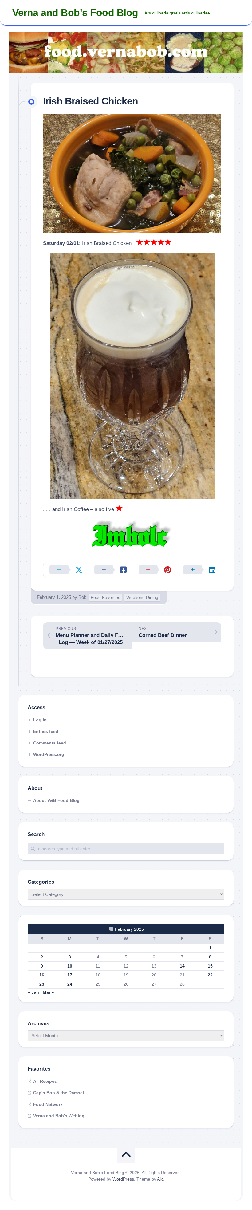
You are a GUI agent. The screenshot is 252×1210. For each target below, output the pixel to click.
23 (41, 984)
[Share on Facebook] (110, 570)
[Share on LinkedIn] (199, 570)
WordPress (123, 1179)
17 (69, 974)
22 (210, 974)
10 (69, 966)
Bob (82, 597)
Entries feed (45, 731)
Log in (40, 719)
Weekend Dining (142, 597)
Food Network (48, 1104)
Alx (160, 1179)
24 (69, 984)
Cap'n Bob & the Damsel (58, 1092)
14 (182, 966)
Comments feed (49, 743)
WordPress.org (48, 754)
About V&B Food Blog (56, 800)
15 (210, 966)
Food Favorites (105, 597)
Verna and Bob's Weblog (59, 1115)
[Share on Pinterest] (154, 570)
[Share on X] (65, 570)
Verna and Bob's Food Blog (75, 12)
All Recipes (45, 1081)
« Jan (33, 992)
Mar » (48, 992)
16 (41, 974)
